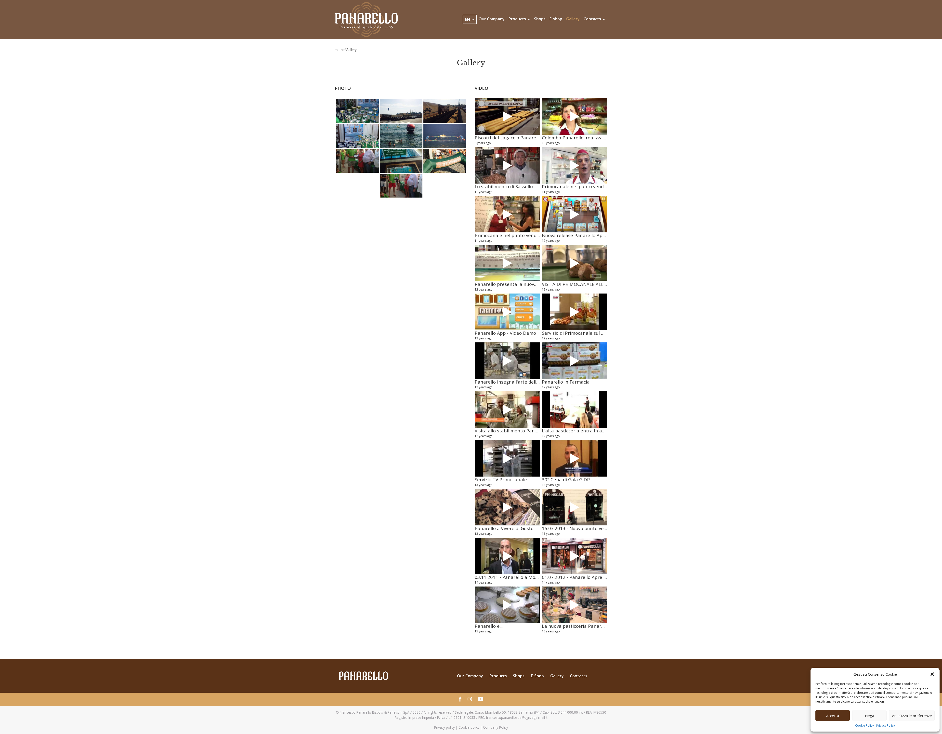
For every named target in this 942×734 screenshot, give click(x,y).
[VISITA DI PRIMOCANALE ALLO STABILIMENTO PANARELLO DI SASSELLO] (574, 263)
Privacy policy (444, 727)
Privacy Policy (885, 725)
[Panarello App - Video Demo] (507, 312)
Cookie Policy (864, 725)
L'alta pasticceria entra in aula (575, 430)
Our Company (492, 19)
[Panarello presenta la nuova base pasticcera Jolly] (507, 263)
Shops (540, 19)
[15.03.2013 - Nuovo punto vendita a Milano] (574, 507)
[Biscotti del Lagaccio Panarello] (507, 116)
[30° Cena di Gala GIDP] (574, 458)
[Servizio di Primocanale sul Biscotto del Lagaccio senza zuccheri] (574, 312)
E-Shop (537, 676)
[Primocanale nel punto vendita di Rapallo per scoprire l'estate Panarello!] (507, 214)
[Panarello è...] (507, 605)
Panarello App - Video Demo (505, 333)
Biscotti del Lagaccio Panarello (508, 137)
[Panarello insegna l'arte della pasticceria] (507, 360)
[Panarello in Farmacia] (574, 360)
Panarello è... (489, 626)
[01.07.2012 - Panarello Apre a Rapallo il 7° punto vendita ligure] (574, 556)
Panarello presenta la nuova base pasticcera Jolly (528, 284)
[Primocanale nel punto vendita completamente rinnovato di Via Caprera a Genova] (574, 165)
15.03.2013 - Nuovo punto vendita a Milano (588, 528)
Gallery (573, 19)
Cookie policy (468, 727)
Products (518, 19)
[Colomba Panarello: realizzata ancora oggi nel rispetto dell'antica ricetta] (574, 116)
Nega (869, 715)
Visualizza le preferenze (912, 715)
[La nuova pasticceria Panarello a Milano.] (574, 605)
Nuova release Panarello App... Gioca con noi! (591, 235)
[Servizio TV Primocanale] (507, 458)
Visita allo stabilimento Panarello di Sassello (523, 430)
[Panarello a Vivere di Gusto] (507, 507)
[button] (932, 674)
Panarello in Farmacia (566, 382)
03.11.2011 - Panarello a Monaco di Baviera (522, 577)
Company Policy (495, 727)
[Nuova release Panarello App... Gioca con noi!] (574, 214)
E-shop (556, 19)
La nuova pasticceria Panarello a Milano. (586, 626)
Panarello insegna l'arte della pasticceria (519, 382)
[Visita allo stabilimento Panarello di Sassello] (507, 409)
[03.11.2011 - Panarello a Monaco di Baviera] (507, 556)
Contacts (593, 19)
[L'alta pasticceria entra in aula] (574, 409)
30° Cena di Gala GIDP (566, 479)
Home (340, 49)
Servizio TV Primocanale (501, 479)
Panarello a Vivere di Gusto (504, 528)
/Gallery (350, 49)
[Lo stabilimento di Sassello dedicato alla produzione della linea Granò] (507, 165)
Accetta (832, 715)
